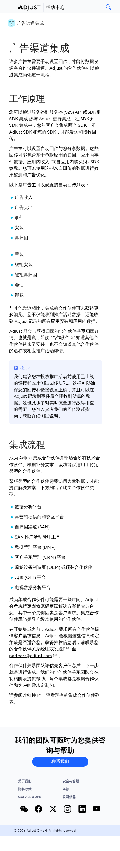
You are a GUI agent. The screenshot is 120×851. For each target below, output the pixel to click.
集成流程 (27, 445)
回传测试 (76, 409)
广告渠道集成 (30, 23)
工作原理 (27, 99)
